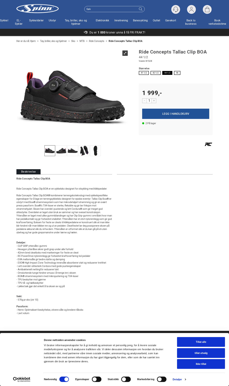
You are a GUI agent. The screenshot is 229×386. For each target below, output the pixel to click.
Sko (73, 41)
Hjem (33, 41)
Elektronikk (102, 20)
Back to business (191, 22)
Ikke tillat (201, 363)
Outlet (156, 20)
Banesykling (140, 20)
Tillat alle (201, 341)
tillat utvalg (201, 353)
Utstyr (52, 20)
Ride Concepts (96, 41)
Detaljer (177, 379)
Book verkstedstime (217, 22)
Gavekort (170, 20)
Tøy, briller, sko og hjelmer (76, 22)
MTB (82, 41)
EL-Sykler (19, 22)
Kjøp (175, 114)
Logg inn (191, 10)
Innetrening (121, 20)
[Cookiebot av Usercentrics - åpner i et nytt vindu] (21, 379)
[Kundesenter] (175, 9)
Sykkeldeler (36, 20)
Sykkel (4, 20)
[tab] (28, 171)
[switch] (96, 379)
